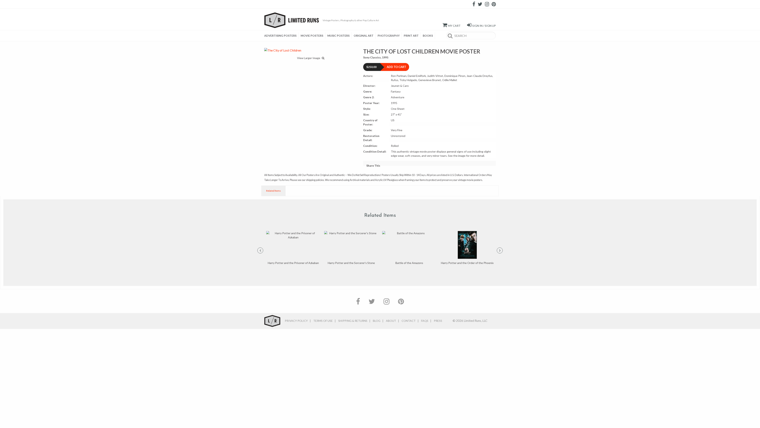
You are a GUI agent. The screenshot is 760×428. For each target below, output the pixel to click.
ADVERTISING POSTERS (280, 35)
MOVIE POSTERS (312, 35)
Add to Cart (396, 67)
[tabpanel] (293, 248)
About (391, 320)
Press (438, 320)
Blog (376, 320)
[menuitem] (281, 35)
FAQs (424, 320)
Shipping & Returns (352, 320)
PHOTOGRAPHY (389, 35)
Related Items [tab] (273, 190)
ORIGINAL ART (363, 35)
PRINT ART (411, 35)
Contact (409, 320)
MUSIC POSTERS (338, 35)
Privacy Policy (296, 320)
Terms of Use (323, 320)
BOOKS (428, 35)
